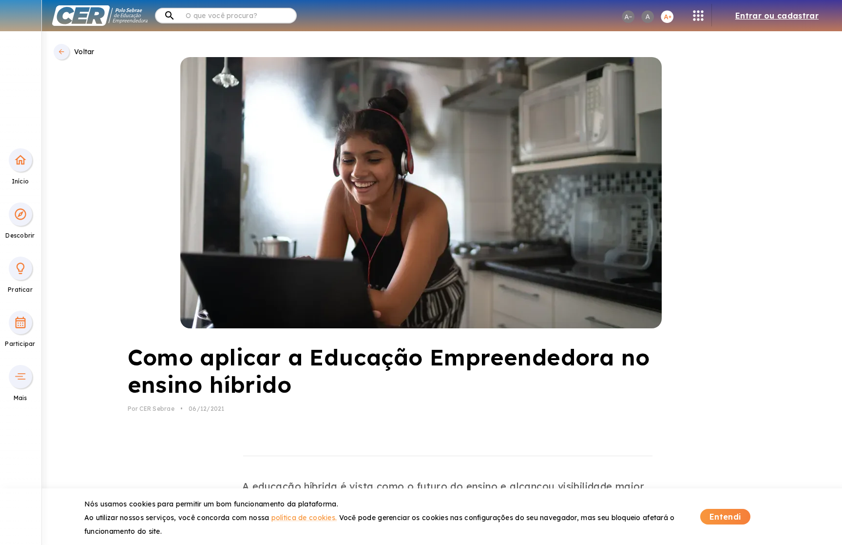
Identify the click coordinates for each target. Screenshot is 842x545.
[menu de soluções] (698, 15)
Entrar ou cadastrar (777, 15)
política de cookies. (304, 517)
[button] (20, 160)
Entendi (725, 517)
